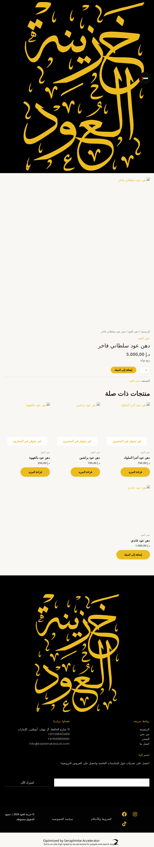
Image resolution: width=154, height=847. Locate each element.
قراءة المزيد (135, 472)
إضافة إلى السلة (123, 370)
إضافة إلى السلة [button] (133, 554)
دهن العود (133, 331)
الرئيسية (145, 331)
